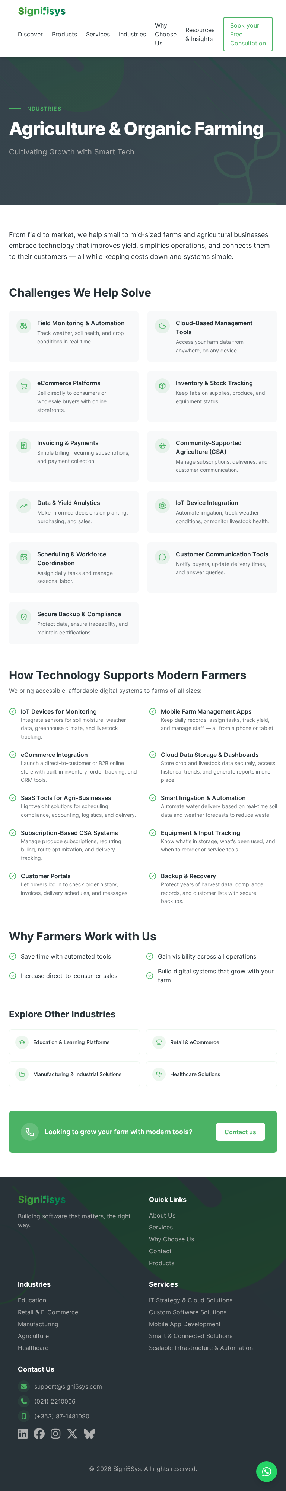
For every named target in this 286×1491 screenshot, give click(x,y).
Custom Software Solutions (187, 1312)
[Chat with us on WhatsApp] (266, 1471)
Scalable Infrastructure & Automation (201, 1347)
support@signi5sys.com (68, 1386)
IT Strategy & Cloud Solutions (190, 1300)
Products (64, 34)
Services (98, 34)
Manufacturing (38, 1324)
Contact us (240, 1132)
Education (32, 1300)
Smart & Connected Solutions (190, 1336)
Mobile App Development (185, 1324)
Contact (160, 1251)
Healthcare (33, 1347)
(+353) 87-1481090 (61, 1416)
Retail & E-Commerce (48, 1312)
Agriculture (33, 1336)
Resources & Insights (199, 34)
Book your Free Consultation (248, 34)
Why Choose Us (166, 34)
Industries (132, 34)
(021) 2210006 (55, 1401)
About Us (162, 1215)
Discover (30, 34)
